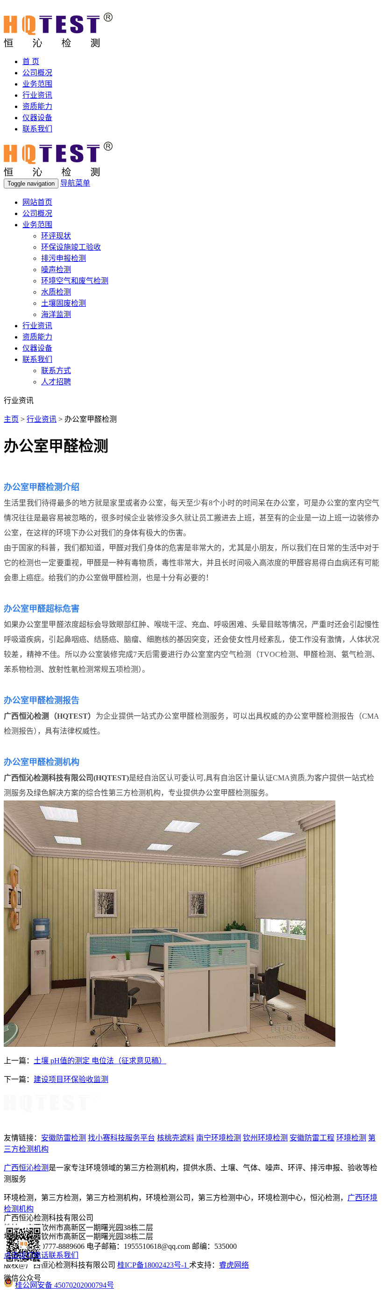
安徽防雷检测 (63, 1138)
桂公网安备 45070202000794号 (64, 1285)
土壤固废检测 (63, 303)
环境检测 (351, 1138)
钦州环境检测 (265, 1138)
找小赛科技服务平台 (121, 1138)
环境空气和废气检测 (74, 281)
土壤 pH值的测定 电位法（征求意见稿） (100, 1061)
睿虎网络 (234, 1265)
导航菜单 (75, 183)
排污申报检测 (63, 258)
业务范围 (37, 84)
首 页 (30, 61)
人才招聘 (56, 382)
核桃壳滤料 (175, 1138)
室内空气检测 (229, 654)
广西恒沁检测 (26, 1168)
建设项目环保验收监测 (71, 1079)
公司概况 (37, 73)
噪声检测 (56, 270)
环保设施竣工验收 (71, 247)
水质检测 (56, 292)
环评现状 (56, 236)
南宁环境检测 (218, 1138)
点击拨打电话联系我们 (41, 1255)
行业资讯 (37, 95)
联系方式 (56, 371)
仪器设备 (37, 118)
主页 (11, 419)
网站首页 (37, 202)
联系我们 (37, 129)
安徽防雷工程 (312, 1138)
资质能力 (37, 106)
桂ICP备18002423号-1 (153, 1265)
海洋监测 (56, 314)
